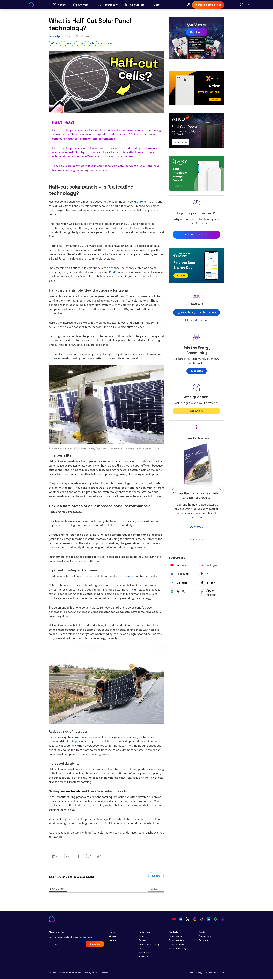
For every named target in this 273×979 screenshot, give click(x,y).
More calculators (196, 320)
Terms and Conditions (70, 972)
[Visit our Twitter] (188, 919)
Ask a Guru (196, 410)
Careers (104, 972)
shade (129, 576)
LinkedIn (181, 582)
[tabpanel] (196, 487)
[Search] (247, 4)
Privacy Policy (90, 972)
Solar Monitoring (177, 948)
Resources (204, 940)
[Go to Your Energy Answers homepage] (31, 4)
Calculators (205, 936)
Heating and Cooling (149, 944)
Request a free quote (207, 4)
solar (92, 43)
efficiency (55, 43)
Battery (142, 940)
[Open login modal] (241, 5)
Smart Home (145, 952)
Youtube (181, 565)
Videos (112, 936)
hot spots (74, 741)
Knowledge (54, 36)
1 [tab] (191, 539)
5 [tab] (202, 539)
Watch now (196, 32)
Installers (113, 940)
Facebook (182, 574)
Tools (202, 932)
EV (140, 948)
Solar (68, 36)
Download (196, 531)
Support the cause (196, 234)
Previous (173, 490)
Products (173, 932)
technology (106, 43)
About (53, 972)
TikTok (210, 582)
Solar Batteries (176, 944)
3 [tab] (196, 539)
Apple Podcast (211, 593)
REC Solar (139, 201)
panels (69, 43)
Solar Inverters (176, 940)
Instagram (212, 565)
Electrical (143, 956)
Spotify (180, 591)
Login (156, 876)
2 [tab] (193, 539)
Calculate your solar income (198, 312)
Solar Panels (175, 936)
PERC (112, 272)
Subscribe (196, 371)
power (81, 43)
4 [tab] (199, 539)
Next (220, 490)
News (112, 932)
